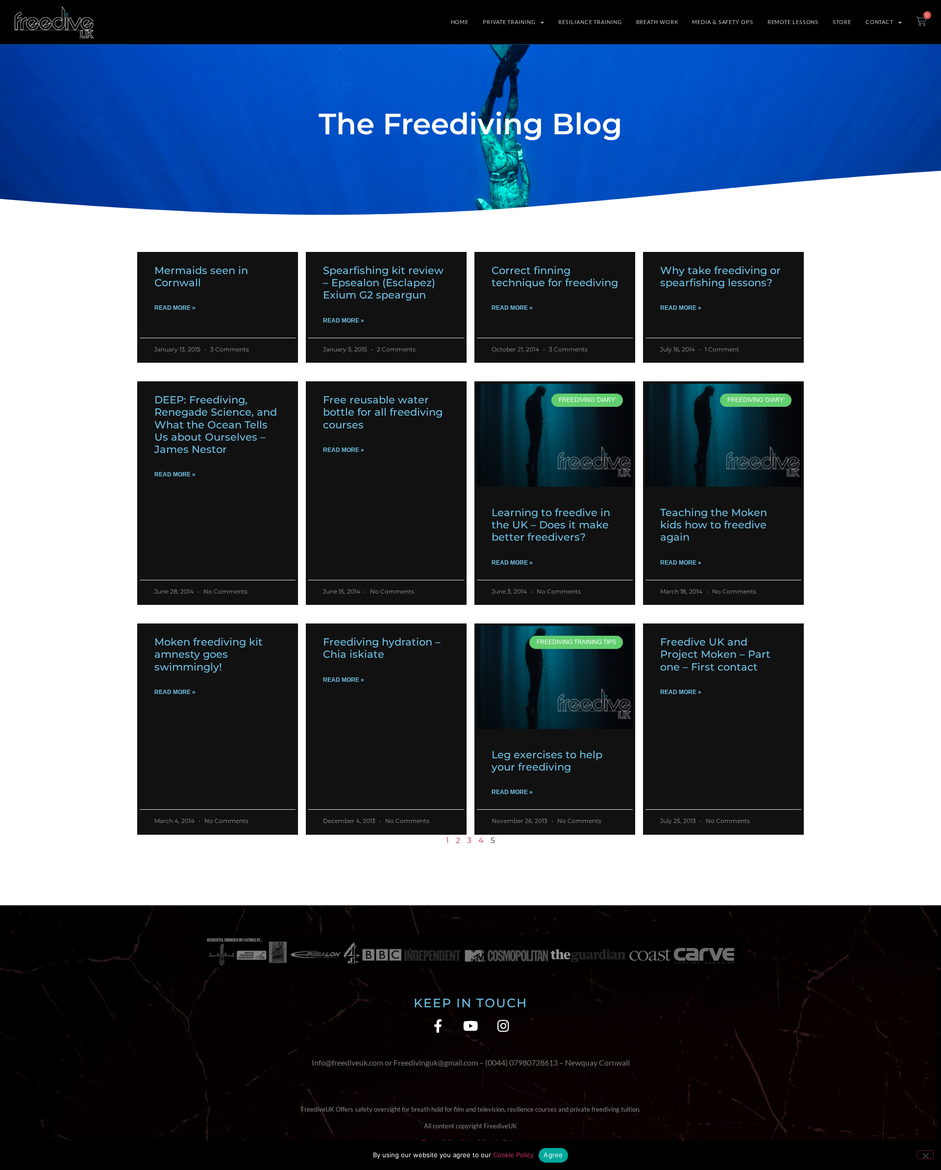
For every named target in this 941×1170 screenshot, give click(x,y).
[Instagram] (503, 1025)
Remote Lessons (793, 22)
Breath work (657, 22)
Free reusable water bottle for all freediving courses (383, 412)
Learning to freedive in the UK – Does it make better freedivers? (551, 524)
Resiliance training (589, 22)
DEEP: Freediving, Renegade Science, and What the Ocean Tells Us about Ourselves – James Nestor (215, 424)
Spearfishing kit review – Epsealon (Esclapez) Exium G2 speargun (383, 282)
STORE (842, 22)
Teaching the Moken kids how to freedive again (713, 524)
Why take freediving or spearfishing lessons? (720, 276)
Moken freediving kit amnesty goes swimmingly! (208, 654)
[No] (925, 1154)
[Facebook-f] (438, 1025)
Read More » (175, 307)
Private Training (509, 22)
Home (460, 22)
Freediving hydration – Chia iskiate (382, 648)
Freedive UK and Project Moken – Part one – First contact (715, 654)
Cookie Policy (513, 1155)
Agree (553, 1155)
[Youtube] (470, 1025)
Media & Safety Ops (722, 22)
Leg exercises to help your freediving (547, 760)
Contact (879, 22)
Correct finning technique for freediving (555, 276)
